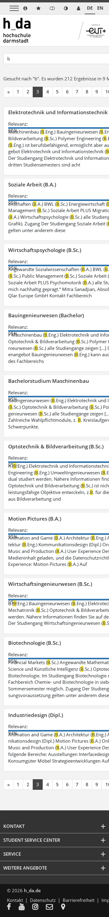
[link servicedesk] (78, 8)
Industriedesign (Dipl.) (35, 715)
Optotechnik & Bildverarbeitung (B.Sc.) (56, 446)
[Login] (52, 8)
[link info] (25, 8)
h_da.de (32, 890)
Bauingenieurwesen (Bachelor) (46, 315)
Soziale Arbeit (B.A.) (32, 184)
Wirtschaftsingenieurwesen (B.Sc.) (50, 583)
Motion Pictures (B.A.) (34, 518)
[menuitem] (13, 907)
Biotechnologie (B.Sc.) (34, 642)
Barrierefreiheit (78, 900)
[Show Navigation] (14, 8)
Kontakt (15, 900)
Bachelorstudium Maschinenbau (48, 380)
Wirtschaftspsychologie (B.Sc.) (44, 250)
